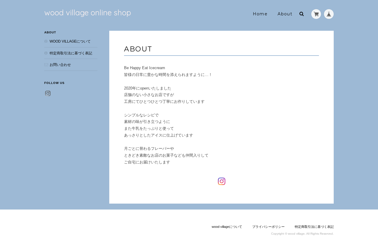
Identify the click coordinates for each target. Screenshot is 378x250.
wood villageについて (70, 41)
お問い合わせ (60, 64)
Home (260, 14)
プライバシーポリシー (268, 226)
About (285, 14)
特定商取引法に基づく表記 (71, 53)
